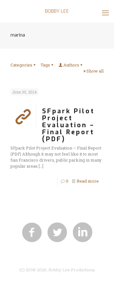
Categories (21, 65)
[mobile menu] (105, 12)
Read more (88, 181)
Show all (95, 71)
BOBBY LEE (57, 11)
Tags (45, 65)
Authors (71, 65)
